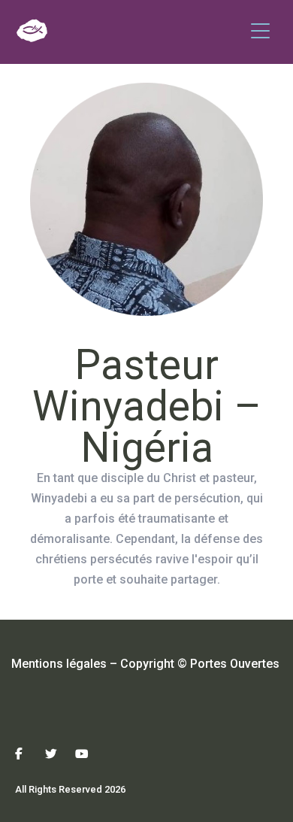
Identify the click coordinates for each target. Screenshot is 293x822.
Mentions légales (59, 664)
